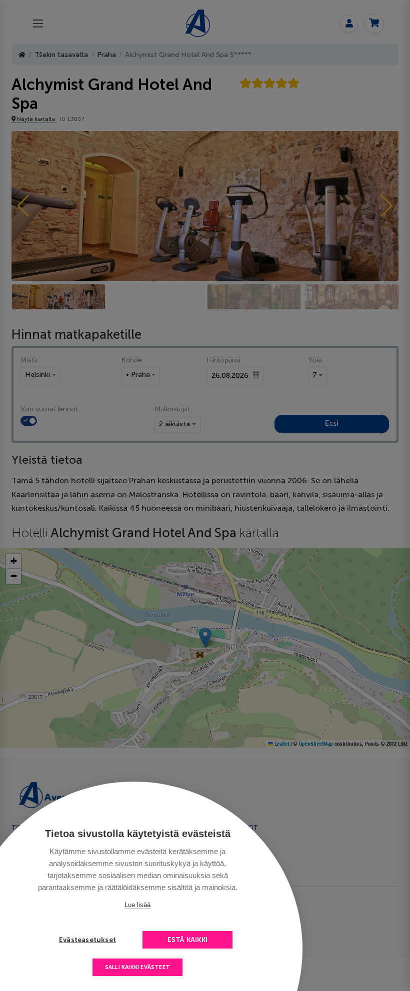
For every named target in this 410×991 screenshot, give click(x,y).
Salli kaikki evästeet (137, 967)
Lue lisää (137, 905)
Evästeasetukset (87, 940)
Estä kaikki (188, 940)
